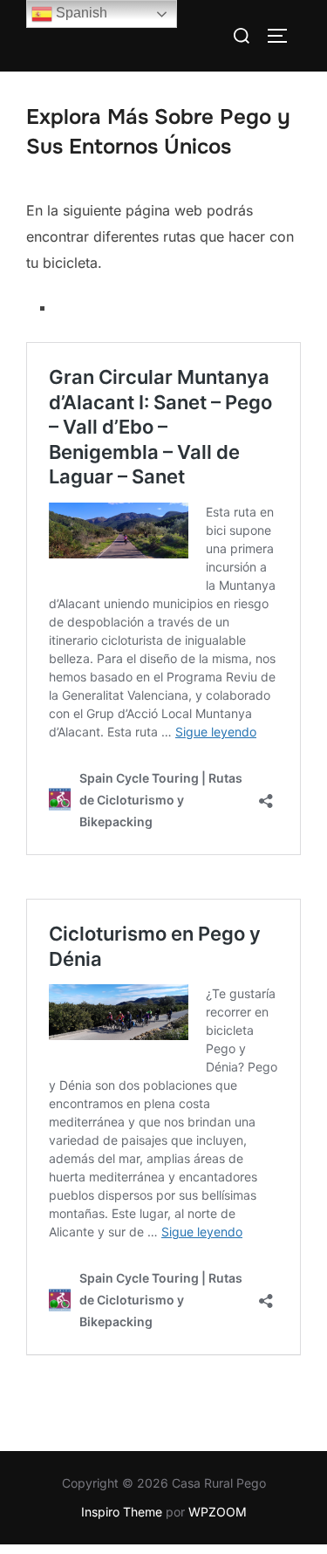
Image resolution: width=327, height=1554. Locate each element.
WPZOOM (217, 1511)
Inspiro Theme (121, 1511)
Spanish (79, 12)
